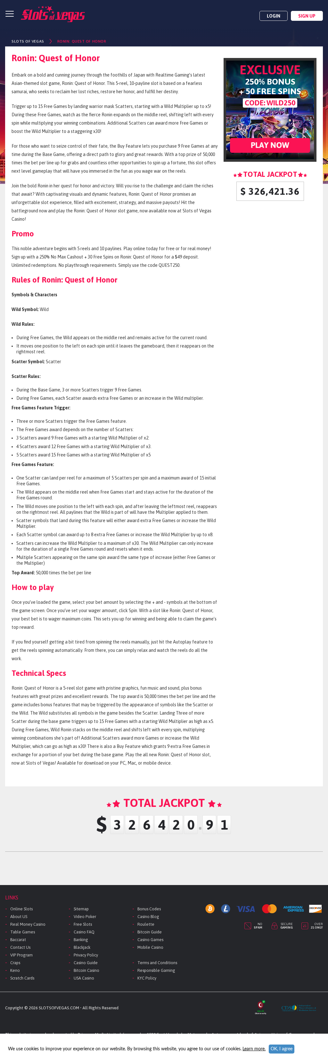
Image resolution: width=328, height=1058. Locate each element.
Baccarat (18, 939)
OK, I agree (281, 1049)
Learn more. (254, 1049)
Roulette (145, 924)
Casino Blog (148, 916)
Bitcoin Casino (86, 970)
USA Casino (84, 978)
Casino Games (150, 939)
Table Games (22, 932)
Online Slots (21, 908)
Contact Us (20, 947)
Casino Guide (86, 962)
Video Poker (85, 916)
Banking (81, 939)
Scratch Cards (22, 978)
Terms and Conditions (157, 962)
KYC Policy (146, 978)
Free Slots (83, 924)
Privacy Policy (86, 955)
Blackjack (82, 947)
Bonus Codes (149, 908)
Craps (15, 962)
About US (18, 916)
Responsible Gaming (156, 970)
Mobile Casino (150, 947)
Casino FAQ (84, 932)
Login (273, 16)
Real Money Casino (27, 924)
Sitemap (81, 908)
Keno (15, 970)
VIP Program (21, 955)
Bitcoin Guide (149, 932)
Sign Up (307, 16)
